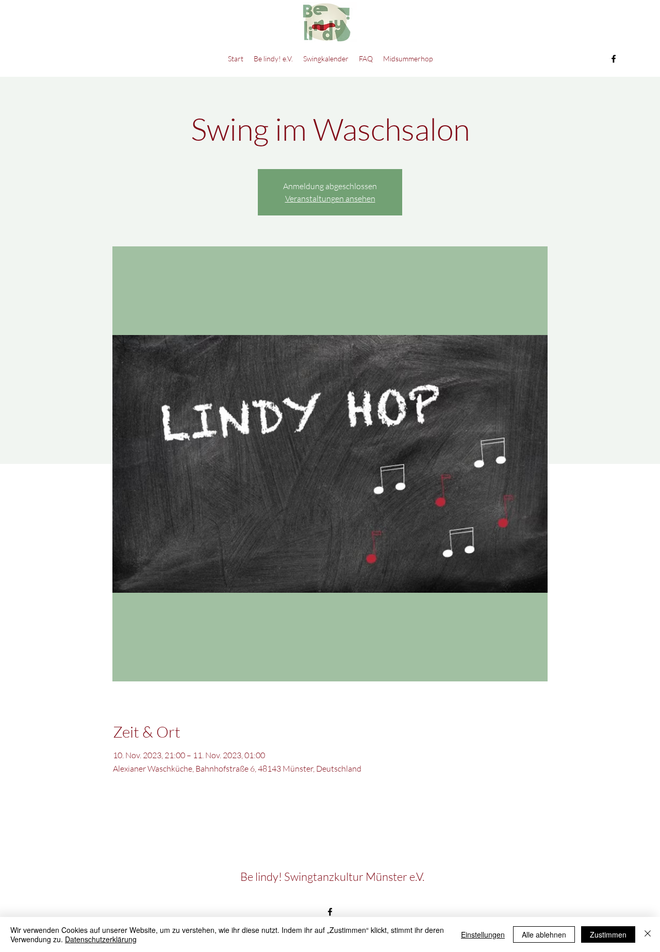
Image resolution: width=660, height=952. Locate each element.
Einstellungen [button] (483, 934)
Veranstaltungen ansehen (330, 198)
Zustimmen (608, 934)
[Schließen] (647, 934)
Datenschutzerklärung (101, 939)
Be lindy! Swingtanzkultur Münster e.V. (332, 876)
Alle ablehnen (544, 934)
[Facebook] (613, 59)
